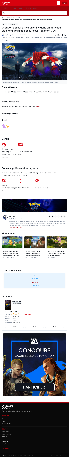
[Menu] (58, 3)
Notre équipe (6, 419)
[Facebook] (52, 216)
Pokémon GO (16, 17)
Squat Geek (5, 431)
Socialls (4, 444)
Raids (38, 106)
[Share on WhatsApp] (62, 35)
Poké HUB (5, 441)
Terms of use (54, 455)
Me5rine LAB (5, 436)
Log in (64, 3)
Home (3, 17)
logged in (35, 282)
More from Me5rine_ (16, 228)
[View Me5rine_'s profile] (5, 217)
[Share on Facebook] (55, 35)
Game (8, 17)
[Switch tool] (24, 8)
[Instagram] (55, 216)
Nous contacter (6, 424)
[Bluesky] (49, 216)
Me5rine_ (12, 216)
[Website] (64, 216)
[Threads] (58, 216)
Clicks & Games (6, 434)
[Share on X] (58, 35)
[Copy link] (65, 35)
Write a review (27, 314)
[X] (61, 216)
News (4, 24)
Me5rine (4, 439)
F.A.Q (3, 421)
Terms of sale (63, 455)
